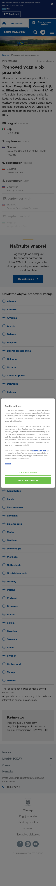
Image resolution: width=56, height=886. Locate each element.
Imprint (8, 464)
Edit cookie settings (28, 472)
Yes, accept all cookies (28, 480)
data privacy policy (40, 450)
